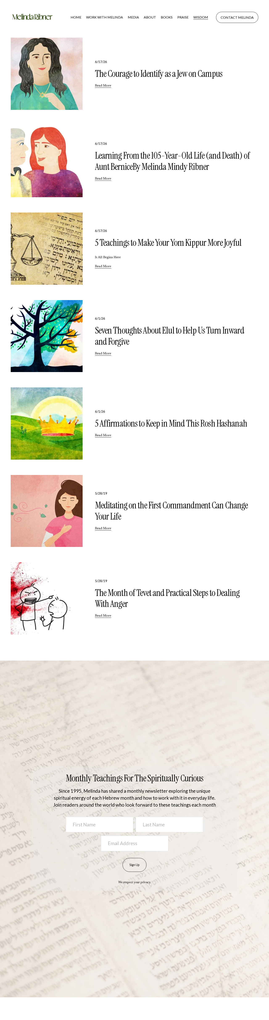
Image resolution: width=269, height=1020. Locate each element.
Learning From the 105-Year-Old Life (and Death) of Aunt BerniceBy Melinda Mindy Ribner (172, 161)
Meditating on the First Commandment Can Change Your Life (171, 510)
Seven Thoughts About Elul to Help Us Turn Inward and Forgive (169, 335)
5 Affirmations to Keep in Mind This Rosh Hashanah (171, 424)
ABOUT (150, 17)
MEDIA (133, 17)
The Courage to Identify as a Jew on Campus (158, 74)
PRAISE (183, 17)
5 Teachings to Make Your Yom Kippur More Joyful (168, 243)
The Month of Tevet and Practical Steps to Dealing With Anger (167, 598)
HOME (76, 17)
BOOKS (167, 17)
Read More (103, 85)
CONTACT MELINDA (237, 17)
